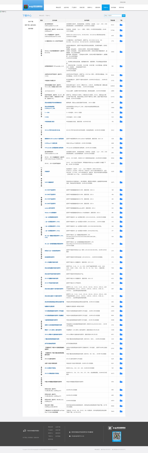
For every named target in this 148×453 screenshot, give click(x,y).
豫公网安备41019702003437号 (118, 449)
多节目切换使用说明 (50, 343)
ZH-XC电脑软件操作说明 (51, 278)
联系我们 (30, 437)
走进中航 (66, 7)
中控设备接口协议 (49, 121)
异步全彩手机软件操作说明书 (52, 274)
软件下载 (30, 21)
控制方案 (82, 7)
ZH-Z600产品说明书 (50, 203)
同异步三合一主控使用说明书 (52, 250)
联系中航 (121, 7)
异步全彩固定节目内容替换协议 (53, 102)
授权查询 (97, 7)
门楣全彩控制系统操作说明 (52, 339)
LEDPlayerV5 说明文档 (51, 143)
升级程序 (47, 171)
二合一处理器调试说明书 (51, 217)
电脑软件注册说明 (49, 306)
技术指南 (113, 7)
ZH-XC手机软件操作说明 (51, 283)
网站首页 (58, 7)
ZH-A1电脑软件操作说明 (51, 262)
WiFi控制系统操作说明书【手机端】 (54, 311)
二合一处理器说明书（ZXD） (52, 221)
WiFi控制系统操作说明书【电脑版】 (54, 315)
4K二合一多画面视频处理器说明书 (54, 243)
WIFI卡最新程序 (49, 182)
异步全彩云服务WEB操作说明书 (53, 296)
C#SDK (47, 117)
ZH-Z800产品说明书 (50, 194)
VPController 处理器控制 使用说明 (54, 147)
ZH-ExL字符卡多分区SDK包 (52, 130)
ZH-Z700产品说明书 (50, 199)
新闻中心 (90, 7)
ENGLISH (122, 2)
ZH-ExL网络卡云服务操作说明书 (53, 334)
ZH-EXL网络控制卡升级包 (52, 373)
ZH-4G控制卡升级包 (50, 368)
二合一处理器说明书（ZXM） (53, 226)
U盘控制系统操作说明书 (51, 320)
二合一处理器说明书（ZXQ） (53, 230)
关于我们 (25, 437)
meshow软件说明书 (50, 208)
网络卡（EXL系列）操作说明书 (53, 330)
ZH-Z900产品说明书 (50, 190)
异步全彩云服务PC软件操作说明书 (54, 288)
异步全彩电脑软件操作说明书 (52, 268)
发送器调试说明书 (49, 257)
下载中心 (105, 7)
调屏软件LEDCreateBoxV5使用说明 (54, 138)
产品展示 (74, 7)
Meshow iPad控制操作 (51, 212)
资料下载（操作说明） (31, 25)
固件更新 (30, 28)
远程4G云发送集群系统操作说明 (53, 325)
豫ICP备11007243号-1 (106, 449)
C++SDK (47, 112)
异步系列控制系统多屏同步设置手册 (54, 302)
